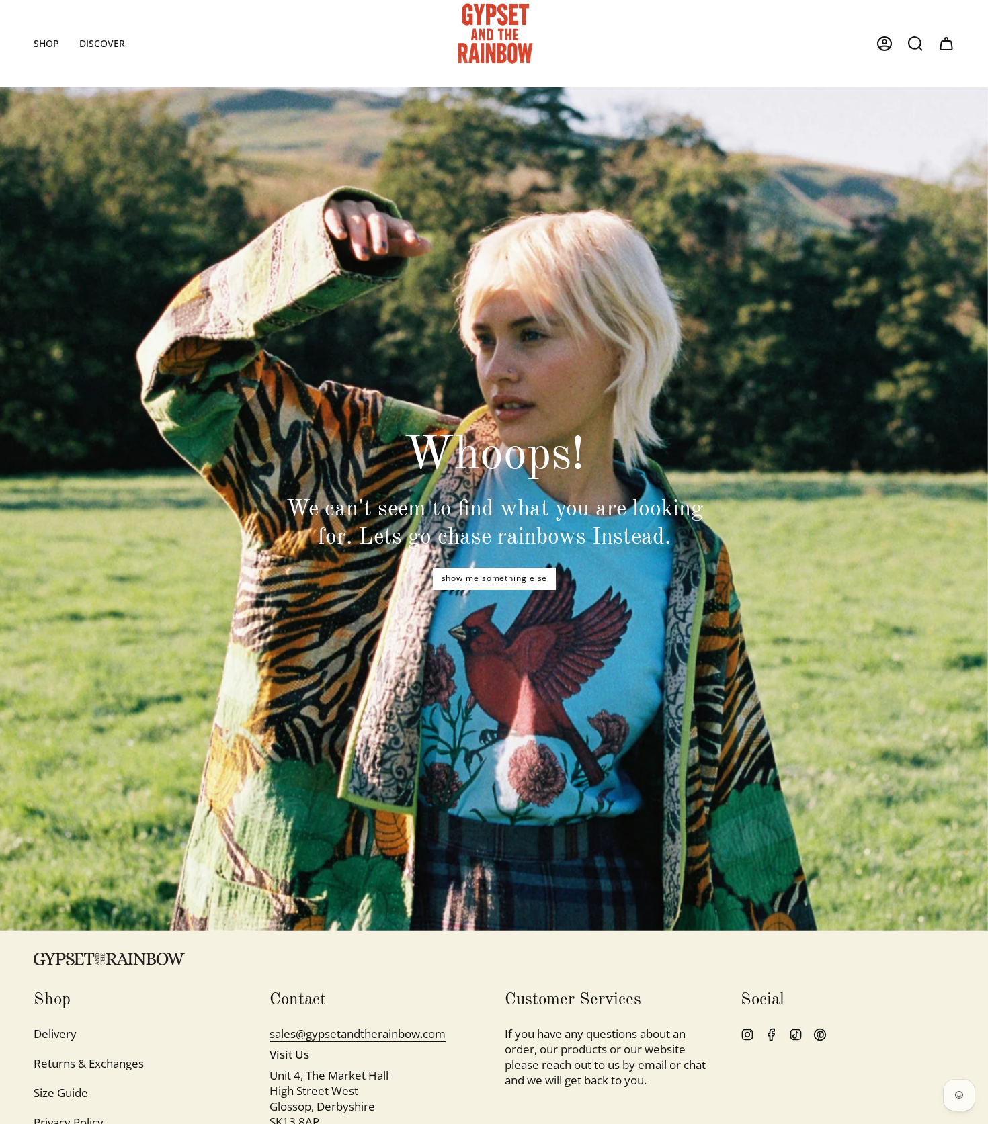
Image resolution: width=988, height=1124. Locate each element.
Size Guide (61, 1092)
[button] (46, 43)
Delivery (55, 1033)
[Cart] (946, 43)
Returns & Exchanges (89, 1063)
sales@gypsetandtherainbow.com (358, 1033)
